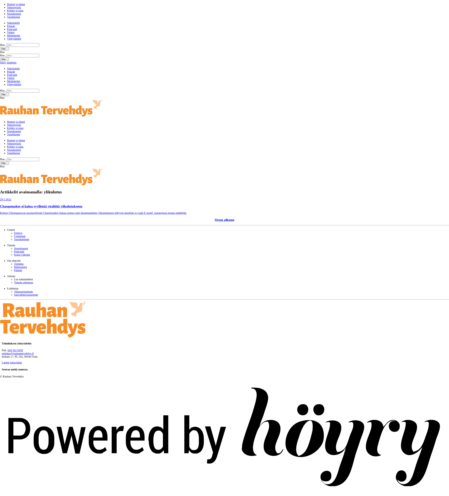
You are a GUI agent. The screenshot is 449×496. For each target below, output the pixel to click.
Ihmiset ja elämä (16, 4)
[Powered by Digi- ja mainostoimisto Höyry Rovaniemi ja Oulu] (224, 494)
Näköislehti (13, 22)
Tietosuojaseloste (23, 291)
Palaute (11, 26)
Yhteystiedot (14, 38)
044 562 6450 (15, 350)
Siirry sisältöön (8, 62)
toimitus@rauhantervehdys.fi (18, 353)
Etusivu (18, 232)
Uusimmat (19, 236)
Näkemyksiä (14, 7)
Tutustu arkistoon (23, 282)
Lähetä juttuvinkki (12, 362)
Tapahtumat (13, 16)
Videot (10, 32)
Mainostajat (20, 267)
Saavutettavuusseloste (26, 294)
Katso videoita (22, 254)
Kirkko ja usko (15, 10)
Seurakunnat (14, 13)
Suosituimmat (21, 239)
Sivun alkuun (224, 220)
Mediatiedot (13, 35)
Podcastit (12, 29)
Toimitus (19, 263)
